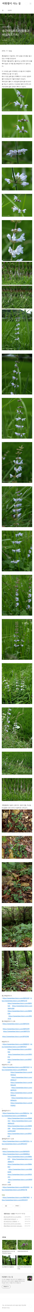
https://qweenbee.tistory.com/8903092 (16, 1187)
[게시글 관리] (11, 1206)
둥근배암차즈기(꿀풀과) (10, 1221)
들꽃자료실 (7, 1213)
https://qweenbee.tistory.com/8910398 (15, 1036)
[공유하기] (9, 1206)
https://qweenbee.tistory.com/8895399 (16, 1029)
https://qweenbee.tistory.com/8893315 (16, 1024)
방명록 (10, 10)
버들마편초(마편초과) (10, 1219)
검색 (26, 3)
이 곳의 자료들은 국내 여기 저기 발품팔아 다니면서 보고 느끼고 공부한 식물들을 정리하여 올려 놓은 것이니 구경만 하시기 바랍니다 (13, 1281)
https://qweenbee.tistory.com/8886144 (16, 1113)
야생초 (13, 1213)
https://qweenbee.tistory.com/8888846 (16, 1154)
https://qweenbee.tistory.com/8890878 (16, 1151)
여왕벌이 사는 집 (11, 3)
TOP (30, 1306)
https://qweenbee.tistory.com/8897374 (16, 1031)
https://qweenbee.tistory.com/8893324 (16, 1141)
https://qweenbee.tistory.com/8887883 (16, 1197)
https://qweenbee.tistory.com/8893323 (16, 1067)
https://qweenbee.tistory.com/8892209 (16, 998)
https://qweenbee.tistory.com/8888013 (16, 1044)
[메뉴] (30, 3)
